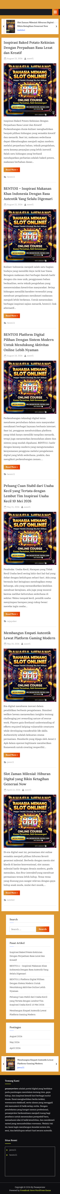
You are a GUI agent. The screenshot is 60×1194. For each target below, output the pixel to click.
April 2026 (15, 1048)
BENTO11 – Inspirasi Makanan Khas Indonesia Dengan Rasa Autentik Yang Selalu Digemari (28, 193)
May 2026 (15, 1042)
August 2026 (16, 1036)
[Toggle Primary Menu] (55, 12)
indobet (11, 900)
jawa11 (10, 762)
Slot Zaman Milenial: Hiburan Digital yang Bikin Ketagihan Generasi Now (27, 778)
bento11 (11, 176)
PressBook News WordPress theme (35, 1190)
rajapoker (12, 621)
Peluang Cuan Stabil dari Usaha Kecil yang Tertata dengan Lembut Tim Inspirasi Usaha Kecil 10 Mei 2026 (28, 1000)
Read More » (13, 170)
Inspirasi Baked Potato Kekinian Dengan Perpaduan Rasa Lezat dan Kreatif (29, 47)
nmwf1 (30, 58)
